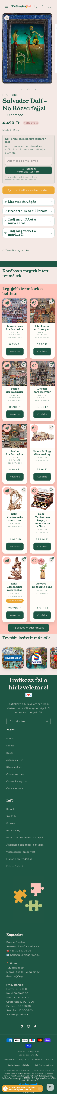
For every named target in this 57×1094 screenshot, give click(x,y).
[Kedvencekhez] (23, 364)
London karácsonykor (42, 390)
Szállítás (11, 816)
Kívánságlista (14, 767)
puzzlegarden (32, 1051)
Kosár (9, 752)
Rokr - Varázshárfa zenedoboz (15, 517)
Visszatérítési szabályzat (20, 851)
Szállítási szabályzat (44, 1065)
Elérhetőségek (14, 866)
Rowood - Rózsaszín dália (42, 585)
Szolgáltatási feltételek (19, 1065)
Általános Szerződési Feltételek (25, 844)
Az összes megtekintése (28, 627)
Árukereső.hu (28, 1092)
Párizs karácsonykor (14, 390)
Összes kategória (16, 781)
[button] (6, 6)
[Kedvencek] (42, 6)
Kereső (10, 745)
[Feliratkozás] (47, 721)
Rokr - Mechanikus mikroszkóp (14, 586)
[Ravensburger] (13, 658)
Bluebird (10, 94)
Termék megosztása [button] (17, 250)
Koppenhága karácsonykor (14, 328)
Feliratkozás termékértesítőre (28, 170)
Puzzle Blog (13, 830)
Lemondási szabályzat (44, 1070)
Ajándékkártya (14, 760)
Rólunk (10, 809)
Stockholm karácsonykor (42, 328)
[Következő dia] (35, 89)
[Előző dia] (21, 89)
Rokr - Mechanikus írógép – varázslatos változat (42, 520)
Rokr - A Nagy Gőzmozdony (42, 453)
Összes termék (15, 774)
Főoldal (10, 738)
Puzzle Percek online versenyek (25, 837)
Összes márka (14, 788)
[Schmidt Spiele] (36, 658)
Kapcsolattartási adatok (18, 1070)
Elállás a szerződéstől (19, 859)
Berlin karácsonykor (14, 453)
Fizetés (10, 823)
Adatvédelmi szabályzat (42, 1059)
